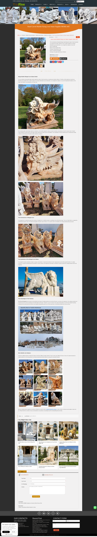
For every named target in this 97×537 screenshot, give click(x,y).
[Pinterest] (60, 61)
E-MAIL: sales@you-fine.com (18, 1)
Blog (66, 4)
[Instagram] (58, 61)
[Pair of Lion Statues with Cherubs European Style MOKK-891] (68, 455)
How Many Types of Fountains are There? (40, 531)
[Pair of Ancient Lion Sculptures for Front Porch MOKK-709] (48, 431)
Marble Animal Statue (39, 35)
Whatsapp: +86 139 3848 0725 (31, 1)
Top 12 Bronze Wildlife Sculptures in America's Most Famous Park (30, 503)
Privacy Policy (64, 534)
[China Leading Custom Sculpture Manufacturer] (19, 4)
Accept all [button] (6, 531)
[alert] (9, 529)
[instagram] (53, 513)
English (80, 1)
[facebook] (51, 61)
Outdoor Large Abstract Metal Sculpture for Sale (27, 507)
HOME (32, 4)
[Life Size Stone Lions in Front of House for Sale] (27, 431)
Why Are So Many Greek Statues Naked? (40, 532)
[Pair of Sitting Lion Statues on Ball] (27, 455)
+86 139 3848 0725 (18, 524)
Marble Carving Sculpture (30, 35)
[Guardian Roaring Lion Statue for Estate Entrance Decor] (48, 455)
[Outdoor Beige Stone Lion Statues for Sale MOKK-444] (68, 431)
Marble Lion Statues (47, 35)
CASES (45, 4)
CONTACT (81, 4)
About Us (52, 4)
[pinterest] (58, 513)
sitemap (60, 534)
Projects (59, 4)
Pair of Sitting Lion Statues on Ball (25, 466)
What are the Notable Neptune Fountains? (40, 530)
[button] (9, 534)
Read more (10, 529)
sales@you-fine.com (49, 474)
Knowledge (74, 4)
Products (37, 4)
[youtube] (53, 61)
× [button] (16, 523)
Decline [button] (13, 531)
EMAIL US (64, 58)
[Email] (63, 61)
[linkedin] (56, 61)
